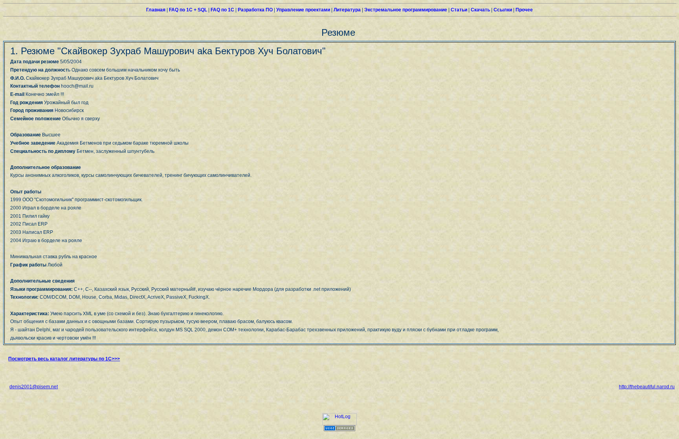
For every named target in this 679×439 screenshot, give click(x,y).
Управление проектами (302, 10)
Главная (155, 10)
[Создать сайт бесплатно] (339, 429)
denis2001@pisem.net (33, 386)
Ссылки (502, 10)
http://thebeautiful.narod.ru (647, 386)
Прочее (523, 10)
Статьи (458, 10)
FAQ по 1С (221, 10)
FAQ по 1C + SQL (187, 10)
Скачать (480, 10)
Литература (346, 10)
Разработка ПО (255, 10)
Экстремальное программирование (405, 10)
